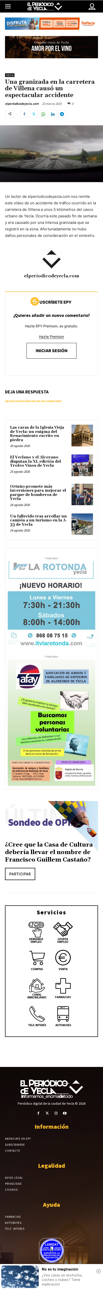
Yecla (10, 75)
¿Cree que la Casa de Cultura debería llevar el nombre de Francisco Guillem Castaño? (49, 852)
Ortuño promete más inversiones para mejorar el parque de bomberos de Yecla (38, 492)
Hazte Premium (51, 336)
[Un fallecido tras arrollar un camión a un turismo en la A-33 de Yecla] (82, 524)
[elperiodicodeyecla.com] (52, 259)
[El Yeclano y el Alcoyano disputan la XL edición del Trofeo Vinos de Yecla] (82, 465)
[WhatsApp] (43, 114)
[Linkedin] (53, 114)
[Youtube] (65, 1113)
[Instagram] (56, 1113)
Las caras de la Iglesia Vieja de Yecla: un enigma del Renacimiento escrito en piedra (37, 433)
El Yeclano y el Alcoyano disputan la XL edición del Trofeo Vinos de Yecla (35, 461)
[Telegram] (62, 114)
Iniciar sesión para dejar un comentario (33, 401)
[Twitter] (34, 114)
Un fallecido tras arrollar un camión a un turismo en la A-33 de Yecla (38, 520)
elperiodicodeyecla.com (22, 104)
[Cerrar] (98, 1271)
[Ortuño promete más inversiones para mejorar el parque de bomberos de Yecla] (82, 494)
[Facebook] (24, 114)
